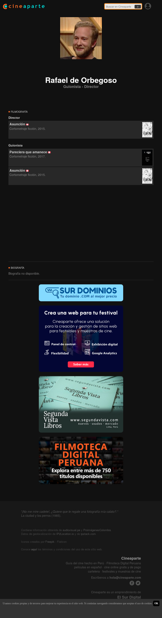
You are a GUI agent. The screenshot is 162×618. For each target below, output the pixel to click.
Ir (137, 6)
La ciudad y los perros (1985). (41, 515)
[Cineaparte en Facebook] (132, 583)
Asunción (17, 124)
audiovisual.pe (71, 530)
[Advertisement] (81, 223)
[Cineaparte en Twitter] (138, 583)
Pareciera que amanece (28, 151)
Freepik (49, 542)
